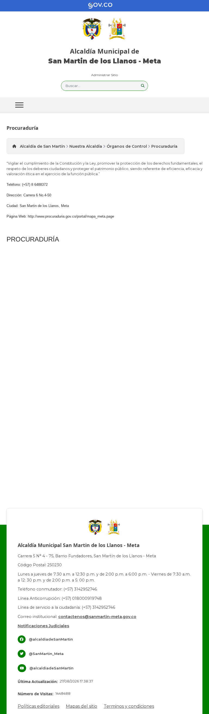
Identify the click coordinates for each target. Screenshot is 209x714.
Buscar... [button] (73, 86)
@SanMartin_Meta (46, 653)
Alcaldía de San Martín (42, 146)
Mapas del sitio (81, 706)
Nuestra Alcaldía (85, 146)
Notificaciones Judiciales (43, 625)
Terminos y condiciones (129, 706)
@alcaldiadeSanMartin (51, 639)
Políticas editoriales (38, 706)
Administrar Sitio (104, 75)
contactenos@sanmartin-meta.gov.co (97, 616)
